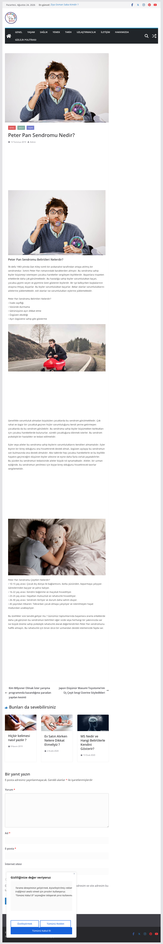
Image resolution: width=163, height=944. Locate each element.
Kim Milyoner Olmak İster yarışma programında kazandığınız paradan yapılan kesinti (30, 692)
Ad (7, 833)
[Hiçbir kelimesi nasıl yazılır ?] (20, 717)
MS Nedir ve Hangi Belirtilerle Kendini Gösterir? (93, 742)
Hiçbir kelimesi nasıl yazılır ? (19, 738)
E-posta (10, 848)
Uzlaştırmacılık (86, 32)
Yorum (10, 789)
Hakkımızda (122, 32)
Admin (33, 142)
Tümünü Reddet (55, 923)
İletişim (105, 32)
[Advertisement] (57, 168)
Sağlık (44, 32)
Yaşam (31, 32)
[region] (41, 905)
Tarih (68, 32)
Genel (18, 32)
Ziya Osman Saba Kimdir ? (64, 4)
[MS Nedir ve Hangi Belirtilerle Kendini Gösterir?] (93, 717)
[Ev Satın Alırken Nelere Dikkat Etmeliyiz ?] (57, 717)
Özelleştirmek (24, 923)
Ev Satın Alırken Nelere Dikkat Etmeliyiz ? (55, 740)
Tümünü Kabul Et (41, 930)
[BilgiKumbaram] (9, 36)
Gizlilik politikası (25, 39)
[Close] (74, 873)
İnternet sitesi (13, 864)
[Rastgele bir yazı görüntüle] (154, 36)
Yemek (56, 32)
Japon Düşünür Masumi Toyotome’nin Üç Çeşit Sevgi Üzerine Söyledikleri (82, 690)
